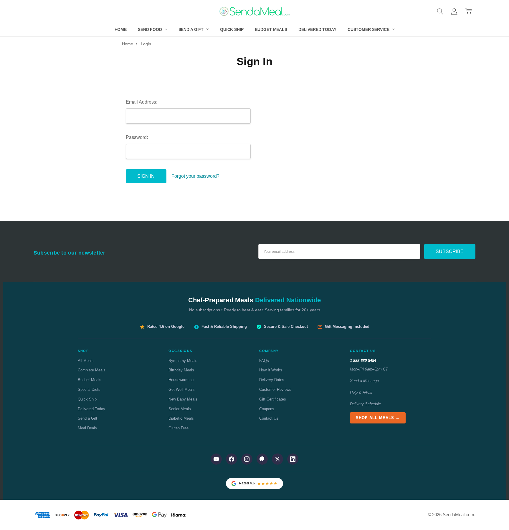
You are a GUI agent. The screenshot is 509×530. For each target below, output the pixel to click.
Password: (137, 137)
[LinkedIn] (292, 459)
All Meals (86, 360)
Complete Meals (91, 370)
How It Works (270, 370)
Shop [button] (83, 351)
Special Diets (89, 389)
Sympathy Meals (182, 360)
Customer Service (369, 29)
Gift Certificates (272, 399)
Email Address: (141, 101)
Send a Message (364, 380)
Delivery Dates (271, 380)
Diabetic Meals (181, 418)
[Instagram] (246, 459)
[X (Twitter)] (277, 459)
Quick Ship (232, 29)
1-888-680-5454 (363, 360)
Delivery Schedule (365, 404)
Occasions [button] (180, 351)
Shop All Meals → (378, 418)
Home (121, 29)
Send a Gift (192, 29)
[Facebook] (231, 459)
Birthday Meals (181, 370)
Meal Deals (87, 428)
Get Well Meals (181, 389)
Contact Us (268, 418)
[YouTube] (216, 459)
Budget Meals (271, 29)
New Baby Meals (182, 399)
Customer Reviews (275, 389)
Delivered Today (317, 29)
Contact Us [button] (363, 351)
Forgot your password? (195, 176)
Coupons (266, 409)
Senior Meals (179, 409)
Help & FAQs (361, 392)
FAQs (264, 360)
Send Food (150, 29)
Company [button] (269, 351)
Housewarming (181, 380)
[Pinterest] (262, 459)
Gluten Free (178, 428)
